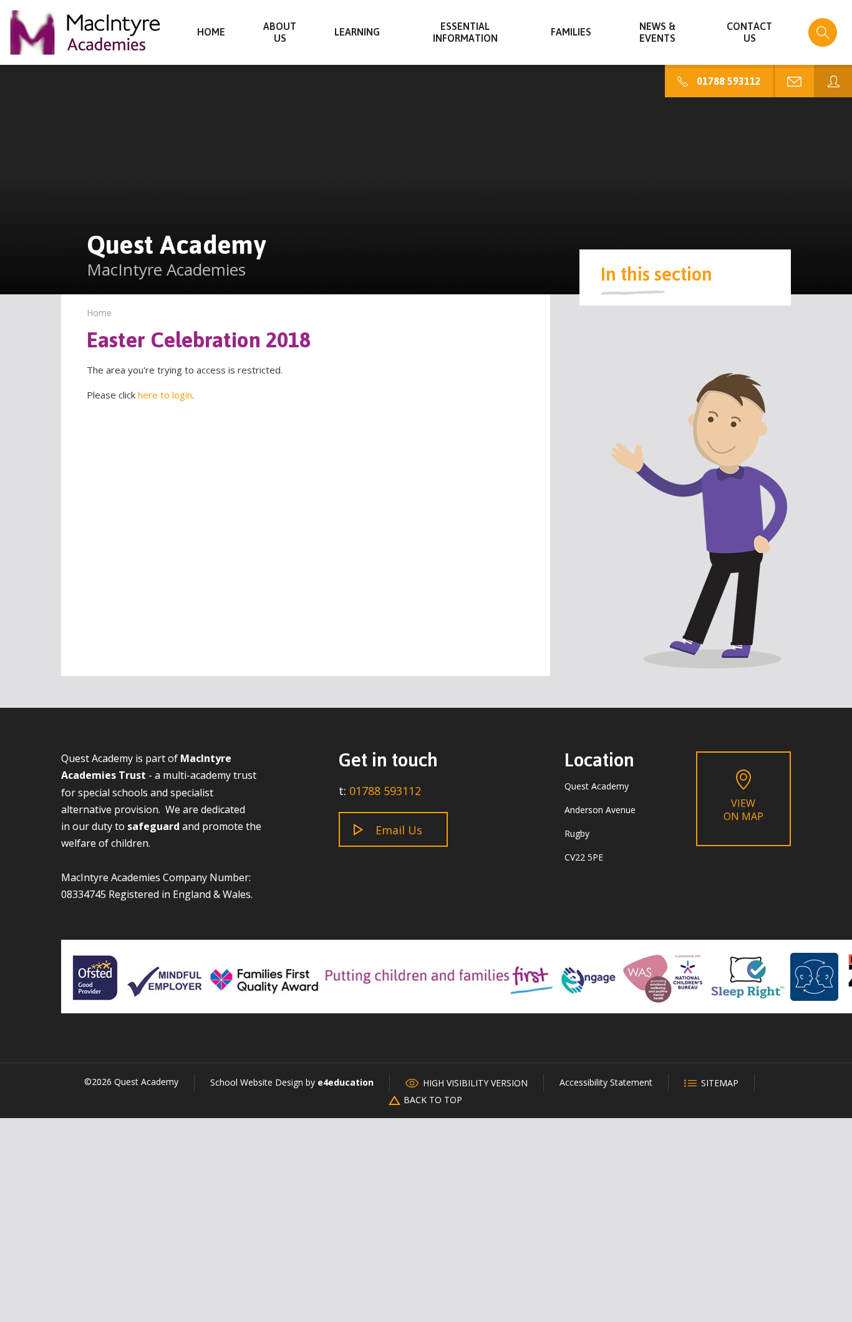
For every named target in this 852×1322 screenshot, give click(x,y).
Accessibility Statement (605, 1082)
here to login (165, 394)
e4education (345, 1082)
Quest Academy (86, 32)
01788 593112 (385, 790)
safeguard (153, 826)
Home (99, 313)
